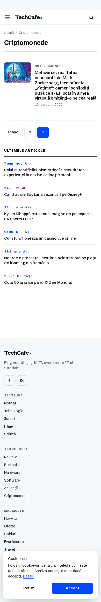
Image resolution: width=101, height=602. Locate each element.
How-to (10, 518)
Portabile (12, 464)
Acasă (9, 33)
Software (12, 480)
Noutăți (10, 403)
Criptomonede (16, 495)
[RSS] (22, 380)
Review (10, 457)
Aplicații (11, 488)
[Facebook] (9, 380)
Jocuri (9, 418)
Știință (10, 434)
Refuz (28, 588)
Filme (8, 426)
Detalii (28, 576)
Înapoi (13, 132)
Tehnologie (13, 411)
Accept (72, 588)
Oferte (9, 526)
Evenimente (14, 541)
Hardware (12, 472)
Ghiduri (10, 534)
